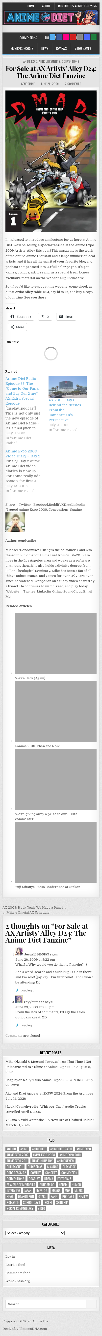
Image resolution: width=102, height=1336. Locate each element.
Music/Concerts (22, 48)
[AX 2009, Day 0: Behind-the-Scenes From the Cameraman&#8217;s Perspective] (68, 387)
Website (12, 591)
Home (30, 5)
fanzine (76, 509)
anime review (65, 1160)
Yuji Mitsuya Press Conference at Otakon (47, 887)
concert (51, 1172)
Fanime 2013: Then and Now (37, 746)
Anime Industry (42, 1160)
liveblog (41, 1190)
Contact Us (66, 5)
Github (57, 591)
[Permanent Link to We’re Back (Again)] (55, 673)
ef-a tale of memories (21, 1184)
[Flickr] (66, 37)
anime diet (39, 1149)
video (41, 1208)
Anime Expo (30, 61)
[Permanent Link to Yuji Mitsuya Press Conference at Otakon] (55, 882)
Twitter (25, 504)
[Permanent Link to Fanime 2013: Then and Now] (55, 741)
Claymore (69, 1166)
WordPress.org (17, 1281)
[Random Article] (87, 37)
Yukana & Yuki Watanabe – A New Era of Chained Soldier (49, 1120)
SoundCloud (72, 591)
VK (61, 504)
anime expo (83, 1149)
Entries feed (15, 1265)
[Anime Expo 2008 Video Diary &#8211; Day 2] (27, 471)
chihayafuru (15, 1166)
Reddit (54, 504)
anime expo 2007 (17, 1155)
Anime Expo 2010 (70, 1155)
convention (69, 1172)
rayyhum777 (34, 1002)
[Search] (80, 37)
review (83, 1196)
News (44, 48)
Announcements (49, 61)
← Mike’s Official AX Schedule (26, 912)
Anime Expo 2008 (44, 1155)
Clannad (52, 1166)
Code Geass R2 (16, 1172)
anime (24, 1149)
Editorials (64, 1178)
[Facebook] (59, 37)
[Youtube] (73, 37)
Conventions (28, 37)
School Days (31, 1202)
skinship (62, 1202)
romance (13, 1202)
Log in (10, 1256)
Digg (67, 504)
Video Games (83, 48)
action (11, 1149)
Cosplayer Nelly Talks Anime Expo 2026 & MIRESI (45, 1080)
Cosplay (34, 1178)
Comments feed (17, 1273)
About (46, 5)
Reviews (61, 48)
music (79, 1190)
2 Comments (73, 84)
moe (67, 1190)
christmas (35, 1166)
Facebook (41, 504)
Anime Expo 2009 (33, 509)
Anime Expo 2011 (17, 1160)
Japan (27, 1190)
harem (63, 1184)
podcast (68, 1196)
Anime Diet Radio (61, 1149)
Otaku (42, 1196)
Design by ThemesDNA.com (24, 1329)
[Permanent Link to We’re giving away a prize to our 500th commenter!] (55, 809)
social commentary (20, 1208)
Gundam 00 (47, 1184)
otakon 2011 (26, 1196)
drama (48, 1178)
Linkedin (78, 504)
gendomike (28, 84)
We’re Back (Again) (30, 678)
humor (76, 1184)
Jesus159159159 (36, 954)
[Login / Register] (94, 37)
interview (13, 1190)
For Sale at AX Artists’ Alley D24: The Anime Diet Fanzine (51, 72)
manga (56, 1190)
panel (54, 1196)
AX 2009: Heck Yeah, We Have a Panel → (34, 907)
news (10, 1196)
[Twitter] (52, 37)
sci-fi (48, 1202)
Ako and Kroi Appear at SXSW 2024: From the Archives (49, 1093)
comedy (35, 1172)
